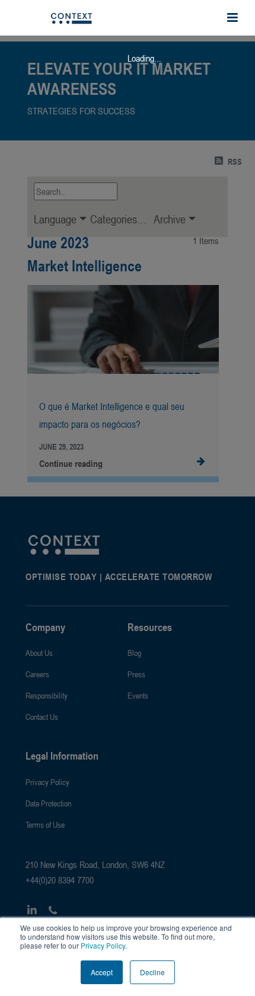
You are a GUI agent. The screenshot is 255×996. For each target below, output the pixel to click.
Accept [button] (102, 972)
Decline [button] (152, 972)
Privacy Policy (102, 945)
